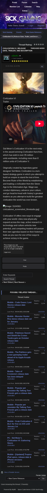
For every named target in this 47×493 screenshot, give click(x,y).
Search (34, 2)
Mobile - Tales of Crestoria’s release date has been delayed (18, 374)
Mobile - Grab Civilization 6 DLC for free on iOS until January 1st (19, 424)
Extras (24, 11)
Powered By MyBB (10, 489)
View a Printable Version (11, 472)
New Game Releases (34, 32)
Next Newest (19, 282)
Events (19, 32)
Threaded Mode (38, 48)
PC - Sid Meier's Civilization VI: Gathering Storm (18, 440)
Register (41, 26)
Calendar (28, 7)
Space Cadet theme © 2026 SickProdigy (30, 489)
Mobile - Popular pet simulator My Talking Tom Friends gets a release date (19, 390)
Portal (14, 2)
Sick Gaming (7, 32)
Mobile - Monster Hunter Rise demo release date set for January (19, 319)
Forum (24, 2)
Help (38, 7)
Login (30, 26)
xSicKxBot (10, 307)
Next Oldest (8, 282)
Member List (14, 7)
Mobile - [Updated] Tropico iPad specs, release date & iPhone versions (19, 457)
